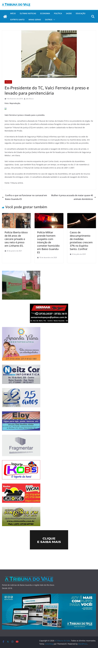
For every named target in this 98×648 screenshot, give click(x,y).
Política (58, 13)
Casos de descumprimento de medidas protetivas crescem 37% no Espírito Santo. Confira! (81, 241)
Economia (45, 13)
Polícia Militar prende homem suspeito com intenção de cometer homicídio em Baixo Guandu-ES (48, 242)
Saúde (69, 13)
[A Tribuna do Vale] (5, 16)
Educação (80, 13)
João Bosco (30, 99)
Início (13, 13)
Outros (48, 19)
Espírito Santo (17, 19)
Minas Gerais (35, 19)
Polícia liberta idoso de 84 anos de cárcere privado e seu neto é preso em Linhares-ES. (16, 239)
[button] (53, 19)
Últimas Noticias (28, 13)
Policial (8, 82)
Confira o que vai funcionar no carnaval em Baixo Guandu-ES (26, 197)
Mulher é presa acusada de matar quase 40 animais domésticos (72, 197)
